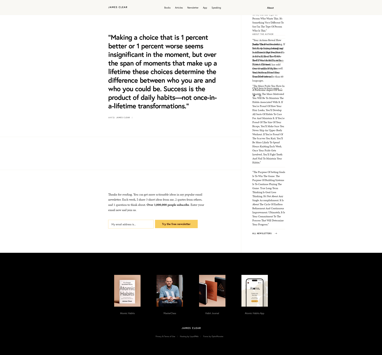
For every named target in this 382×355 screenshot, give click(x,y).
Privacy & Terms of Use (165, 336)
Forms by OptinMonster (213, 336)
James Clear (123, 117)
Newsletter (192, 7)
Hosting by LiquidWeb (189, 336)
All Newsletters (262, 233)
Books (167, 7)
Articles (179, 7)
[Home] (117, 7)
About (270, 7)
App (205, 7)
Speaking (216, 7)
